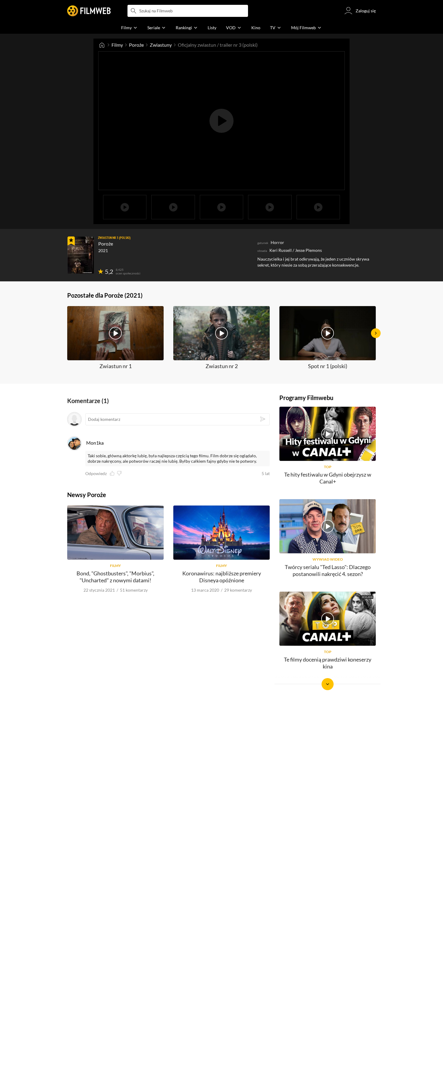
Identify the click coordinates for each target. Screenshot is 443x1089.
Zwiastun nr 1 (115, 366)
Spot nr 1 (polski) (327, 366)
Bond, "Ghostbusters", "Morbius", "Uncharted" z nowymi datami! (115, 577)
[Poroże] (81, 255)
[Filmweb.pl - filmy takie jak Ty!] (89, 10)
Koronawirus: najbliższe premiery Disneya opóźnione (221, 577)
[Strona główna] (101, 45)
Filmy (117, 45)
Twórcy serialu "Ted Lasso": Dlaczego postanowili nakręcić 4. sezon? (328, 570)
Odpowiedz (96, 473)
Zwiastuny (161, 45)
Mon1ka (95, 443)
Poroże (136, 45)
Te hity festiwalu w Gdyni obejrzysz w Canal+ (327, 478)
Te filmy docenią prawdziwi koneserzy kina (327, 663)
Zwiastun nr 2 (222, 366)
